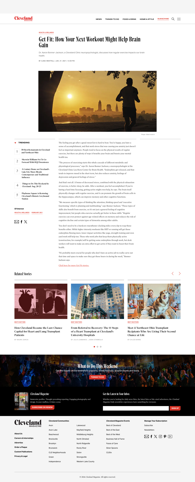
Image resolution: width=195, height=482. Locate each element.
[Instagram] (160, 436)
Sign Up (175, 408)
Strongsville (82, 457)
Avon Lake (53, 430)
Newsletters (149, 430)
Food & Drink (129, 19)
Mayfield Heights (84, 430)
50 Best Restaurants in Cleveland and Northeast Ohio (35, 151)
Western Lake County (85, 461)
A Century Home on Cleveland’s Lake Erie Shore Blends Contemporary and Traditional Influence (35, 173)
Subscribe (163, 19)
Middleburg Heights (85, 434)
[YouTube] (170, 436)
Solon (79, 452)
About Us (18, 433)
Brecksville (53, 439)
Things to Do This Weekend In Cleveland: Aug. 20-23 (35, 185)
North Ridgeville (83, 443)
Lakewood (81, 425)
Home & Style (147, 19)
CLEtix (109, 452)
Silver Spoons (112, 448)
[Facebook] (151, 436)
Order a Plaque (20, 447)
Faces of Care (112, 443)
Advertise (18, 442)
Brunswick (53, 448)
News (99, 19)
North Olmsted (83, 439)
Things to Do (112, 19)
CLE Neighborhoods (57, 452)
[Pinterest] (165, 436)
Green (51, 457)
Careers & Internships (23, 438)
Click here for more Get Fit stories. (74, 265)
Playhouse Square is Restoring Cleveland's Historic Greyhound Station (35, 196)
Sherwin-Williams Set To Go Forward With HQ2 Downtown (35, 161)
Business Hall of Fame (115, 439)
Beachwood (54, 434)
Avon (51, 425)
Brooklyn (52, 443)
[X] (155, 436)
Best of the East (113, 430)
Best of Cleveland (113, 425)
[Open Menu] (179, 19)
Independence (55, 461)
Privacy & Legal (20, 456)
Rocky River (81, 448)
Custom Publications (23, 452)
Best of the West (113, 434)
